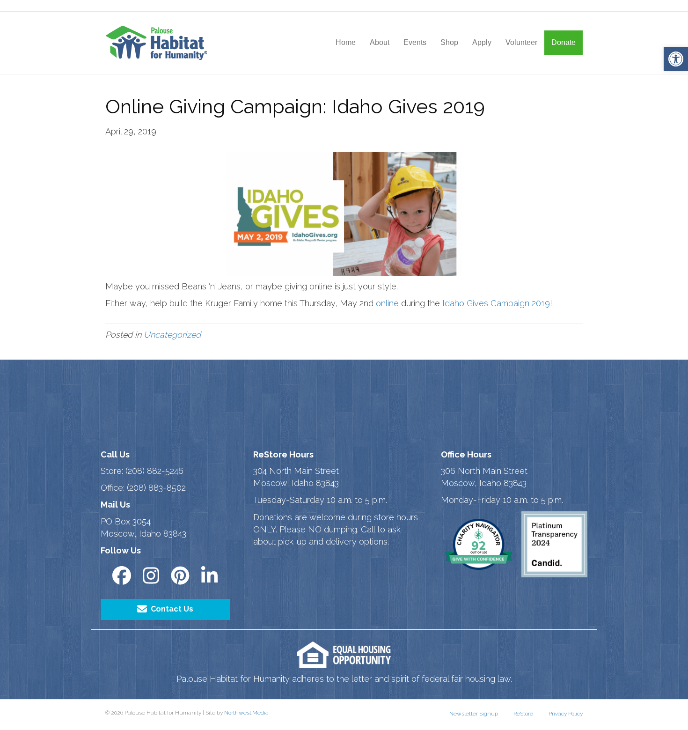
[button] (676, 59)
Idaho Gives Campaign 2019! (497, 303)
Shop (449, 42)
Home (346, 42)
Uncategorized (172, 334)
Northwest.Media (246, 712)
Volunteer (521, 42)
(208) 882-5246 (154, 471)
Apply (481, 42)
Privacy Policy (566, 713)
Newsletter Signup (473, 713)
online (387, 303)
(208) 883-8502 (156, 488)
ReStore (523, 713)
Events (414, 42)
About (379, 42)
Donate (563, 42)
